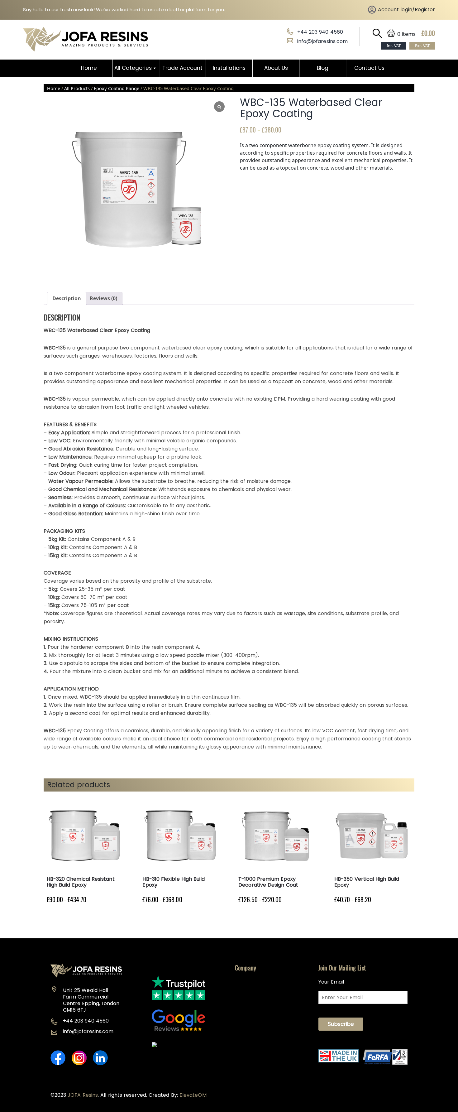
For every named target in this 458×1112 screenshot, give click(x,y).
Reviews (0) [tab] (103, 298)
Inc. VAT (394, 45)
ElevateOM (193, 1095)
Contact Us (369, 68)
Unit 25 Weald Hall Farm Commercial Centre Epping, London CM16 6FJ (91, 1000)
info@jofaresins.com (322, 41)
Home (89, 68)
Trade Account (182, 68)
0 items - (416, 34)
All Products (77, 88)
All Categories (133, 68)
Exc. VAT (422, 45)
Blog (322, 68)
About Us (276, 68)
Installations (229, 68)
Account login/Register (406, 9)
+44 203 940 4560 (320, 32)
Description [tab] (66, 298)
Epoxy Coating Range (116, 88)
